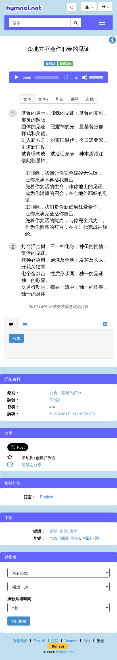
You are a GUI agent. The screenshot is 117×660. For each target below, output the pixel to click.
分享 (16, 338)
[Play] (16, 77)
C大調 (54, 399)
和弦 (60, 99)
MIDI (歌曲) (70, 538)
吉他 (90, 99)
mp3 (53, 538)
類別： (13, 392)
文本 (27, 99)
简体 (87, 640)
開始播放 (19, 621)
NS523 (50, 63)
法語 (54, 640)
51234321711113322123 (72, 413)
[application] (58, 77)
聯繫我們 (20, 640)
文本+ (43, 99)
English (46, 497)
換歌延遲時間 (19, 598)
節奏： (13, 406)
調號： (13, 399)
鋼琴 (75, 99)
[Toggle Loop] (66, 77)
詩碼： (13, 413)
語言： (30, 497)
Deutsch (71, 640)
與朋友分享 (31, 465)
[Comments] (11, 324)
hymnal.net (65, 651)
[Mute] (84, 77)
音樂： (39, 538)
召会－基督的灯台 (65, 392)
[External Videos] (24, 324)
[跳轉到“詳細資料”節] (112, 41)
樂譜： (39, 531)
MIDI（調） (92, 538)
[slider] (97, 77)
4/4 (52, 406)
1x (76, 77)
